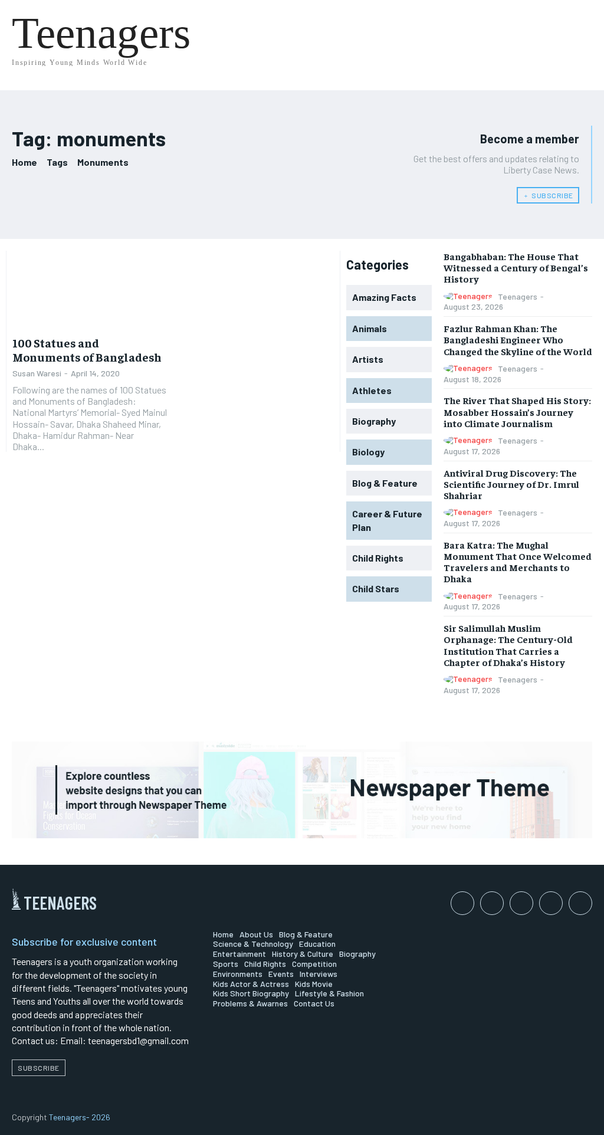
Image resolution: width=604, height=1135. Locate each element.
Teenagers (517, 296)
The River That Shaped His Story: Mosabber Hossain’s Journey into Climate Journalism (517, 411)
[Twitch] (551, 903)
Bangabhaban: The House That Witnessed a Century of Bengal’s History (516, 267)
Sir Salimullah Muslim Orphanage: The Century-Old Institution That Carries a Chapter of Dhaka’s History (508, 645)
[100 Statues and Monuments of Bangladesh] (90, 289)
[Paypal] (521, 903)
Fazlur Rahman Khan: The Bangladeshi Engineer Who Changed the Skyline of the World (518, 339)
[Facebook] (462, 903)
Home (24, 162)
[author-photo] (470, 296)
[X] (580, 903)
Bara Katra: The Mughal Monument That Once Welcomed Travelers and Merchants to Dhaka (518, 562)
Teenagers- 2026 (79, 1117)
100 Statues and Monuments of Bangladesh (87, 349)
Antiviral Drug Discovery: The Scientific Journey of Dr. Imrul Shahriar (511, 484)
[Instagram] (492, 903)
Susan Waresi (36, 373)
